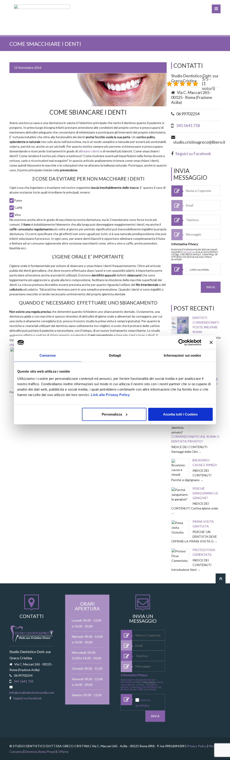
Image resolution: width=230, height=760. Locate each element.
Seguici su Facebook (193, 153)
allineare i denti (89, 151)
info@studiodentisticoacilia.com (31, 692)
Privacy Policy (196, 746)
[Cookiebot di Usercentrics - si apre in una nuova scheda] (181, 342)
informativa (188, 252)
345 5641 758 (188, 125)
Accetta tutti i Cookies (180, 414)
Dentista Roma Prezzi (40, 751)
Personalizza (112, 414)
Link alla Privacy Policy (110, 394)
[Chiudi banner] (211, 342)
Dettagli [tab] (115, 355)
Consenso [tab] (48, 355)
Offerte (63, 751)
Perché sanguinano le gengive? (205, 493)
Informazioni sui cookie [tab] (182, 355)
